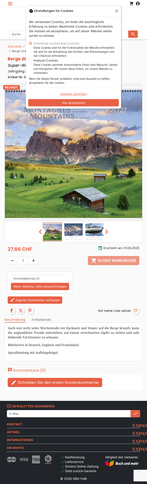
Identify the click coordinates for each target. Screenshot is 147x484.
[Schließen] (117, 11)
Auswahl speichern (73, 94)
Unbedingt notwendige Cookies (56, 43)
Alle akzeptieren (73, 103)
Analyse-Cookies (45, 60)
